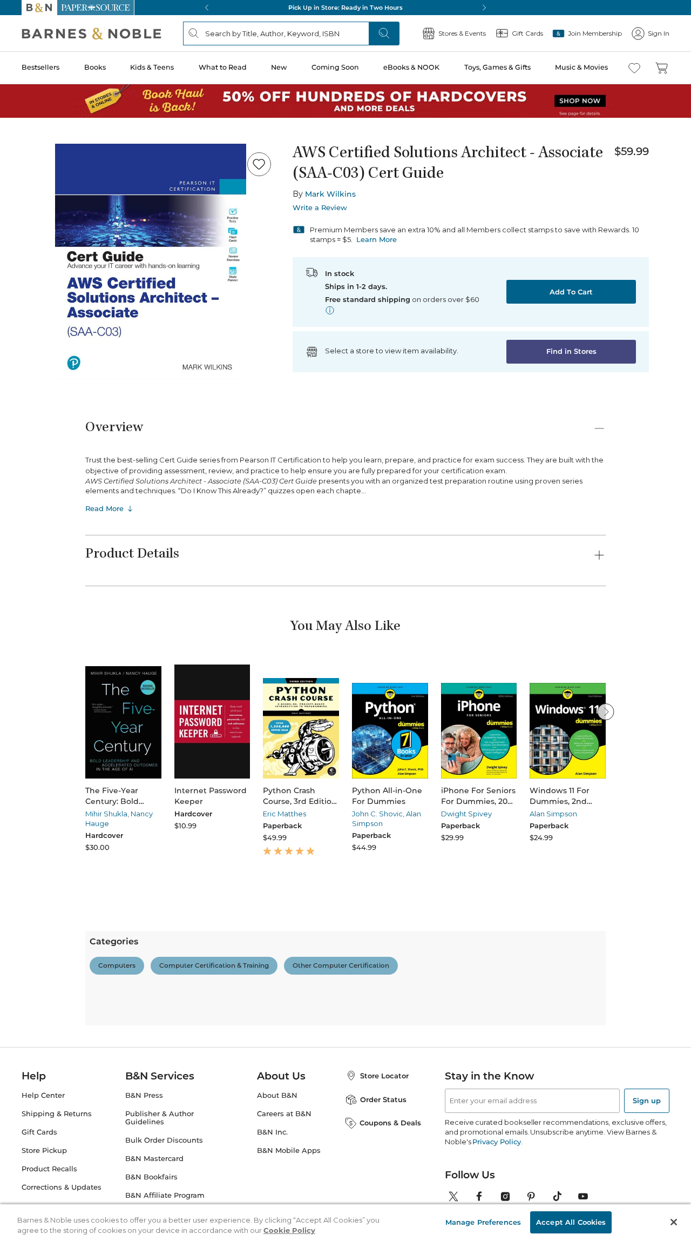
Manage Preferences (483, 1220)
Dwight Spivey (466, 813)
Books (95, 67)
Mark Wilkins (330, 194)
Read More (104, 508)
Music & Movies (581, 67)
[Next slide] (605, 711)
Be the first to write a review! (345, 1071)
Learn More (376, 239)
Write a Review (320, 208)
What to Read (223, 67)
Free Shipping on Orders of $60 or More (346, 7)
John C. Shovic (377, 813)
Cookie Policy (289, 1229)
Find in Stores (571, 351)
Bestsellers (40, 67)
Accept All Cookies (571, 1220)
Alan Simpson (553, 813)
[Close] (674, 1221)
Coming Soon (335, 67)
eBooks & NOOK (411, 67)
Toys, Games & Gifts (497, 67)
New (279, 67)
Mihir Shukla (106, 813)
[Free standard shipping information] (330, 310)
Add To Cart (571, 291)
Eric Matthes (284, 813)
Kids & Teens (152, 67)
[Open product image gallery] (151, 262)
